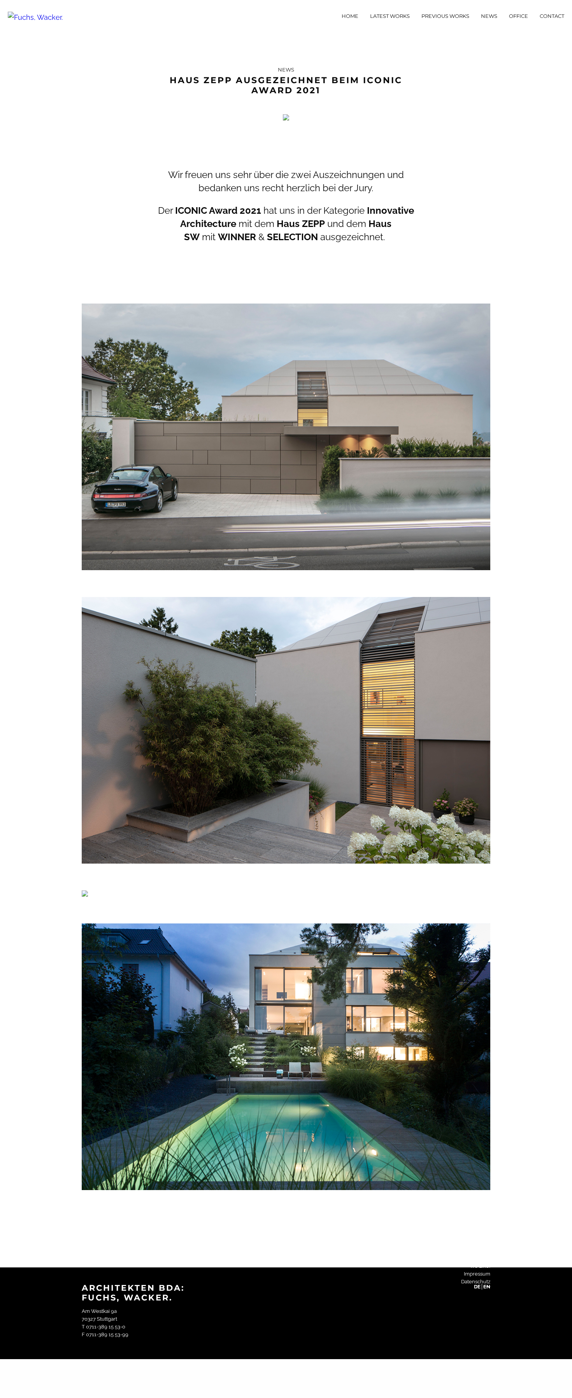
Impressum (477, 1274)
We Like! (480, 1266)
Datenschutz (475, 1282)
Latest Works (390, 16)
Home (350, 16)
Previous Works (445, 16)
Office (518, 16)
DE (477, 1287)
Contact (552, 16)
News (489, 16)
